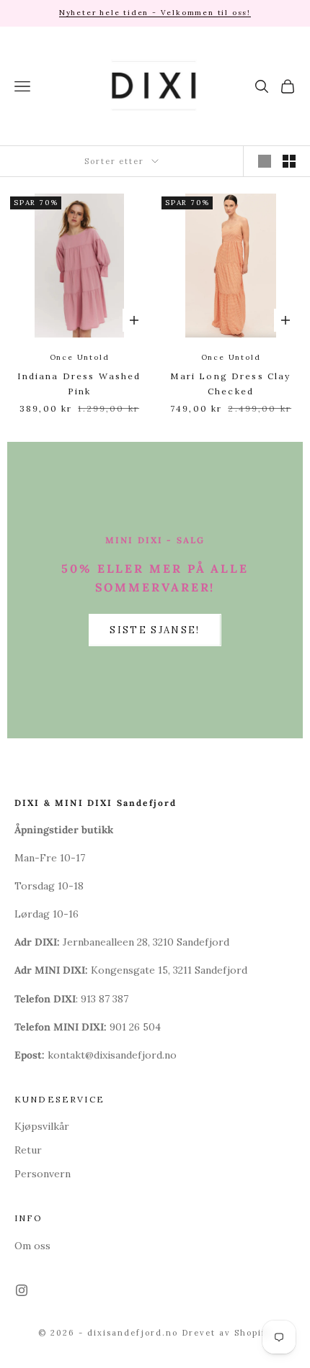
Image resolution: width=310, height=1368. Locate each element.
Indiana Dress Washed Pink (79, 383)
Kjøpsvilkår (41, 1126)
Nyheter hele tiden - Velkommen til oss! (155, 12)
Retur (28, 1149)
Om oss (32, 1245)
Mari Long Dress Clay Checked (230, 383)
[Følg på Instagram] (21, 1290)
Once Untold (80, 357)
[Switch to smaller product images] (289, 161)
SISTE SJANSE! (155, 630)
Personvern (42, 1173)
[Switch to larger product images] (264, 161)
